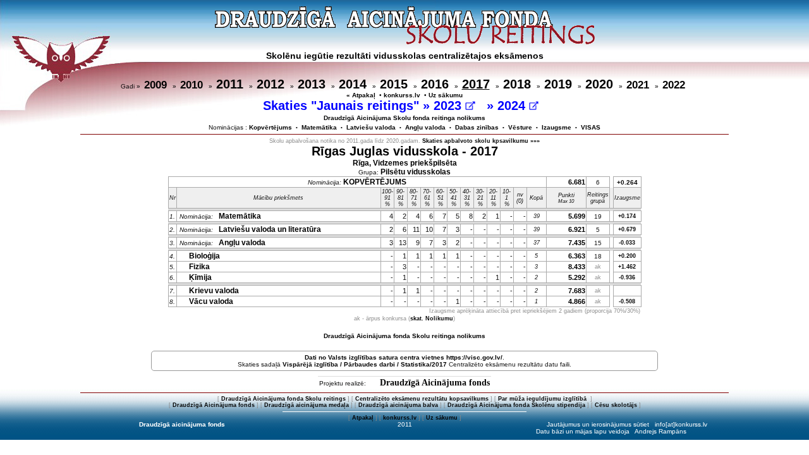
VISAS (590, 127)
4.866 (576, 301)
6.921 (576, 229)
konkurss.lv (402, 95)
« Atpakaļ (360, 95)
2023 (449, 105)
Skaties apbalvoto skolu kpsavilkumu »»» (481, 141)
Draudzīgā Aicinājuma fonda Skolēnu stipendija (516, 405)
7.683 (576, 290)
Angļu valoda (425, 127)
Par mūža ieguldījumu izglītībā (543, 399)
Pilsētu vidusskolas (415, 171)
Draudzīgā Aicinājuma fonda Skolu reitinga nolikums (404, 335)
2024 (513, 105)
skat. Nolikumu (431, 318)
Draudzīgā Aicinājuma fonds (435, 382)
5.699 (576, 216)
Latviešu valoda (371, 127)
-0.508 (627, 301)
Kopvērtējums (270, 127)
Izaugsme (556, 127)
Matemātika (319, 127)
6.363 (576, 256)
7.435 (576, 242)
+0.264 (627, 182)
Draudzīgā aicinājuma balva (398, 405)
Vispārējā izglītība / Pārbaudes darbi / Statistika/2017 (365, 364)
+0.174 (627, 216)
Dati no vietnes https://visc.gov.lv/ (403, 357)
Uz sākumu (446, 95)
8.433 (576, 266)
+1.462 (627, 267)
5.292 (576, 277)
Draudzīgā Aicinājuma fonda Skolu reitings (283, 399)
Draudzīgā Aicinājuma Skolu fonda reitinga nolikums (404, 117)
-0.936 (627, 277)
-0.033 (627, 243)
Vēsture (520, 127)
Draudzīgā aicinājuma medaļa (306, 405)
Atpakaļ (363, 418)
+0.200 (627, 256)
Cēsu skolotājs (616, 405)
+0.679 (627, 229)
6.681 (576, 182)
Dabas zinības (477, 127)
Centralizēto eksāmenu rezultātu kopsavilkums (422, 399)
